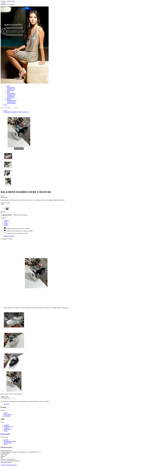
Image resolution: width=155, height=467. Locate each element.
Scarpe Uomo (10, 90)
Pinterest (6, 225)
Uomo (7, 86)
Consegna (6, 425)
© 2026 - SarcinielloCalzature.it (9, 465)
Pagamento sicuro (8, 426)
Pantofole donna (11, 94)
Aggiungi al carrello (6, 215)
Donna (7, 91)
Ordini (5, 444)
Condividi (6, 220)
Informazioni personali (9, 441)
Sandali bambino (11, 102)
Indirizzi (6, 439)
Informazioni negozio (6, 462)
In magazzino (4, 238)
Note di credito (7, 442)
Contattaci (6, 428)
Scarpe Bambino (11, 103)
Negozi (6, 431)
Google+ (6, 223)
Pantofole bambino (12, 100)
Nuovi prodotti (7, 414)
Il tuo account (5, 434)
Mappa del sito (7, 429)
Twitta (5, 222)
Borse (5, 104)
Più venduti (7, 416)
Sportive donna (11, 93)
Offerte (6, 413)
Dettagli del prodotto (9, 236)
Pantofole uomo (11, 88)
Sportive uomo (11, 87)
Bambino (7, 99)
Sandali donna (10, 96)
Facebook (6, 404)
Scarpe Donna (10, 97)
